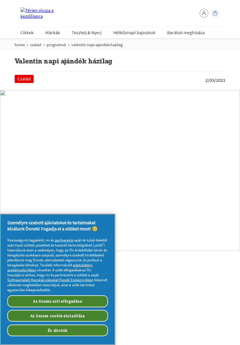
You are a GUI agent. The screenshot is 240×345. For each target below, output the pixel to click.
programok (56, 44)
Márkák (52, 32)
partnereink (64, 240)
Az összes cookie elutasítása (57, 315)
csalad (35, 44)
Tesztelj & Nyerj (87, 32)
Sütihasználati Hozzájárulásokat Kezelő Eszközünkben (50, 279)
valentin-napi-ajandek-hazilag (97, 44)
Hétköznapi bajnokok (134, 32)
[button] (204, 13)
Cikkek (27, 32)
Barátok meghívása (186, 32)
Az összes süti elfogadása (57, 301)
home (20, 44)
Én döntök (58, 330)
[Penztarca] (215, 13)
